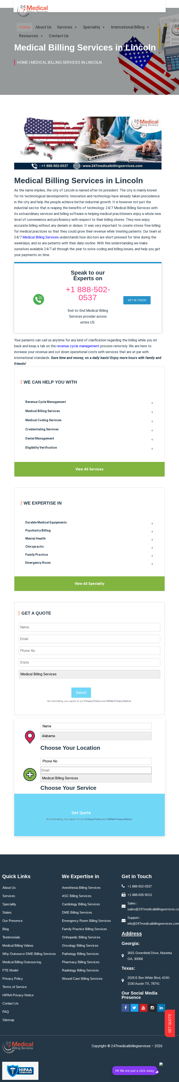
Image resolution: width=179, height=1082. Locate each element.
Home (24, 27)
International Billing (128, 27)
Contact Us (59, 36)
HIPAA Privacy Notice (119, 701)
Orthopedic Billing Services (81, 937)
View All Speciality (89, 584)
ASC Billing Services (76, 896)
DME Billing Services (77, 912)
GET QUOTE (170, 1023)
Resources (28, 36)
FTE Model (10, 970)
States (7, 912)
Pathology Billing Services (80, 954)
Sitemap (8, 1020)
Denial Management (39, 438)
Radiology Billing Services (80, 970)
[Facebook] (125, 1008)
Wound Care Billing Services (82, 978)
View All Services (89, 469)
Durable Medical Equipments (46, 522)
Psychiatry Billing (38, 530)
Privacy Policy (92, 701)
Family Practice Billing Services (84, 929)
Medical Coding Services (43, 420)
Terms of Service (14, 987)
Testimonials (11, 937)
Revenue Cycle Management (45, 402)
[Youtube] (143, 1008)
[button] (137, 300)
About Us (43, 27)
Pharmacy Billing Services (81, 962)
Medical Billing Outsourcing (21, 962)
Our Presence (12, 921)
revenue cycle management (78, 346)
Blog (5, 929)
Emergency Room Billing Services (86, 921)
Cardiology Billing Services (81, 904)
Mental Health (35, 538)
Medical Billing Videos (17, 945)
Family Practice (36, 554)
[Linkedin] (161, 1008)
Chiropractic (34, 546)
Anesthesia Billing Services (81, 887)
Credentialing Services (42, 429)
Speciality (91, 27)
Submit (81, 693)
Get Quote (81, 812)
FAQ (5, 1011)
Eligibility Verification (41, 447)
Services (64, 27)
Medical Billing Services (40, 237)
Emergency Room (38, 562)
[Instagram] (152, 1008)
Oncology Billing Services (80, 945)
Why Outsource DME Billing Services (29, 954)
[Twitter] (134, 1008)
